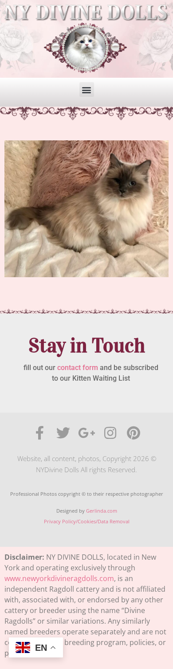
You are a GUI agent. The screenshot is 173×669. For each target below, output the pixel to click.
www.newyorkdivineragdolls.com (59, 578)
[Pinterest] (134, 433)
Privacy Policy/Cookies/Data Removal (87, 521)
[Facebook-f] (40, 433)
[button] (86, 89)
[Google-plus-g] (87, 433)
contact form (77, 367)
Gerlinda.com (101, 510)
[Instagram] (110, 433)
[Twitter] (63, 433)
